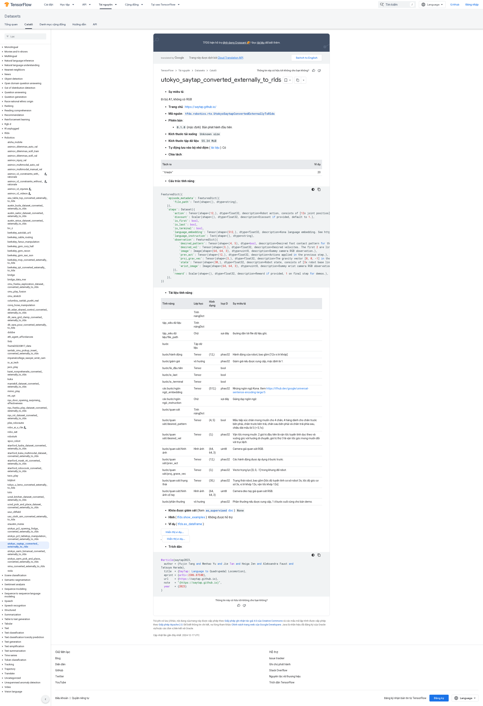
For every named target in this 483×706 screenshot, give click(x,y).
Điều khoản (61, 698)
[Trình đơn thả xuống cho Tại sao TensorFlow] (179, 4)
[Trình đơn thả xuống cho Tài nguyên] (117, 4)
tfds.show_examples (191, 517)
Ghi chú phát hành (280, 664)
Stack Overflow (278, 670)
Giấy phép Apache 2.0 (170, 624)
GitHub (454, 4)
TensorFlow (167, 70)
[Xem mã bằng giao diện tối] (313, 189)
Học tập (65, 4)
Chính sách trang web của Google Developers (256, 624)
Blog (58, 658)
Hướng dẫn (79, 24)
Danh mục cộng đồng (53, 24)
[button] (24, 47)
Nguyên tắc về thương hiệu (285, 676)
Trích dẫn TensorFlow (282, 682)
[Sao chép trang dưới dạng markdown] (297, 80)
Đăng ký (439, 698)
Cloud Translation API (230, 57)
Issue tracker (277, 658)
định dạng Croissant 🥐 (236, 42)
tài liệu (261, 42)
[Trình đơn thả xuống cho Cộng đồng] (143, 4)
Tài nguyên (105, 4)
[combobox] (397, 4)
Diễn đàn (60, 664)
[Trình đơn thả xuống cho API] (90, 4)
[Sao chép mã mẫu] (319, 189)
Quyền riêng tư (80, 698)
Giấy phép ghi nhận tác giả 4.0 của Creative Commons (254, 620)
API (84, 4)
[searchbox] (25, 36)
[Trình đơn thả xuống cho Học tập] (74, 4)
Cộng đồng (132, 4)
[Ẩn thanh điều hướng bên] (45, 699)
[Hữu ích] (313, 70)
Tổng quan (11, 24)
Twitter (59, 676)
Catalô (28, 24)
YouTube (60, 682)
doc (219, 510)
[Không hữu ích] (319, 70)
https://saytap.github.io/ (200, 107)
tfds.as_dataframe (190, 524)
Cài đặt (48, 4)
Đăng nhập (471, 4)
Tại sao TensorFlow (163, 4)
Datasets (13, 16)
